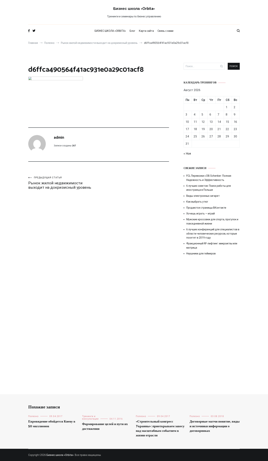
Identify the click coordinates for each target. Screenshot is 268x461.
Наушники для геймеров (201, 253)
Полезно (33, 416)
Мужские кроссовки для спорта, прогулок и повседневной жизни (212, 221)
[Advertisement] (212, 289)
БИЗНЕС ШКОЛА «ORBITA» (110, 30)
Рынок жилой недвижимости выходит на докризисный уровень (59, 183)
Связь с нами (165, 30)
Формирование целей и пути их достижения (105, 426)
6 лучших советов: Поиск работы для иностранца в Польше (208, 187)
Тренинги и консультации (90, 417)
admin (59, 138)
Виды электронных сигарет (203, 195)
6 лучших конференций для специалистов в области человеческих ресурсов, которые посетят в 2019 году (212, 233)
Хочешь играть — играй (200, 213)
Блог (132, 30)
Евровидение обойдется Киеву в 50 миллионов (51, 424)
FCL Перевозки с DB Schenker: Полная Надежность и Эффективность (208, 177)
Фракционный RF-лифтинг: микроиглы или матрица (211, 245)
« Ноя (187, 153)
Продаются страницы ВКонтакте (206, 207)
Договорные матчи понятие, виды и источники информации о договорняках (215, 426)
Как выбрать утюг (197, 201)
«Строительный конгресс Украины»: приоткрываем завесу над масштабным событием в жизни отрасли (160, 428)
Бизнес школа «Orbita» (134, 9)
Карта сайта (146, 30)
